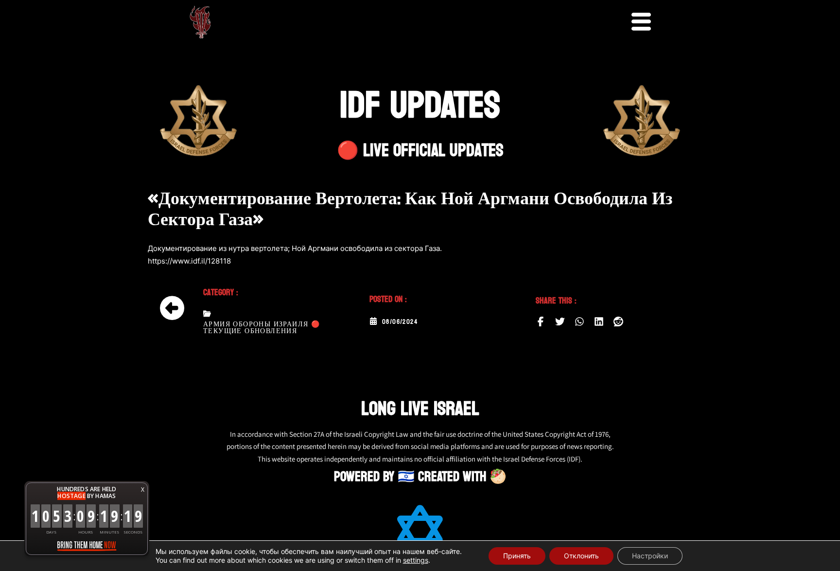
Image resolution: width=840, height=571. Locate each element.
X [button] (142, 489)
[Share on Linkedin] (599, 321)
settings (415, 560)
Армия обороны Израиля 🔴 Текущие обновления (261, 328)
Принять (517, 556)
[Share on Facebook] (540, 321)
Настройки (650, 556)
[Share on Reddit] (618, 321)
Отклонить (581, 556)
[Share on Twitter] (560, 321)
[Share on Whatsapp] (579, 321)
